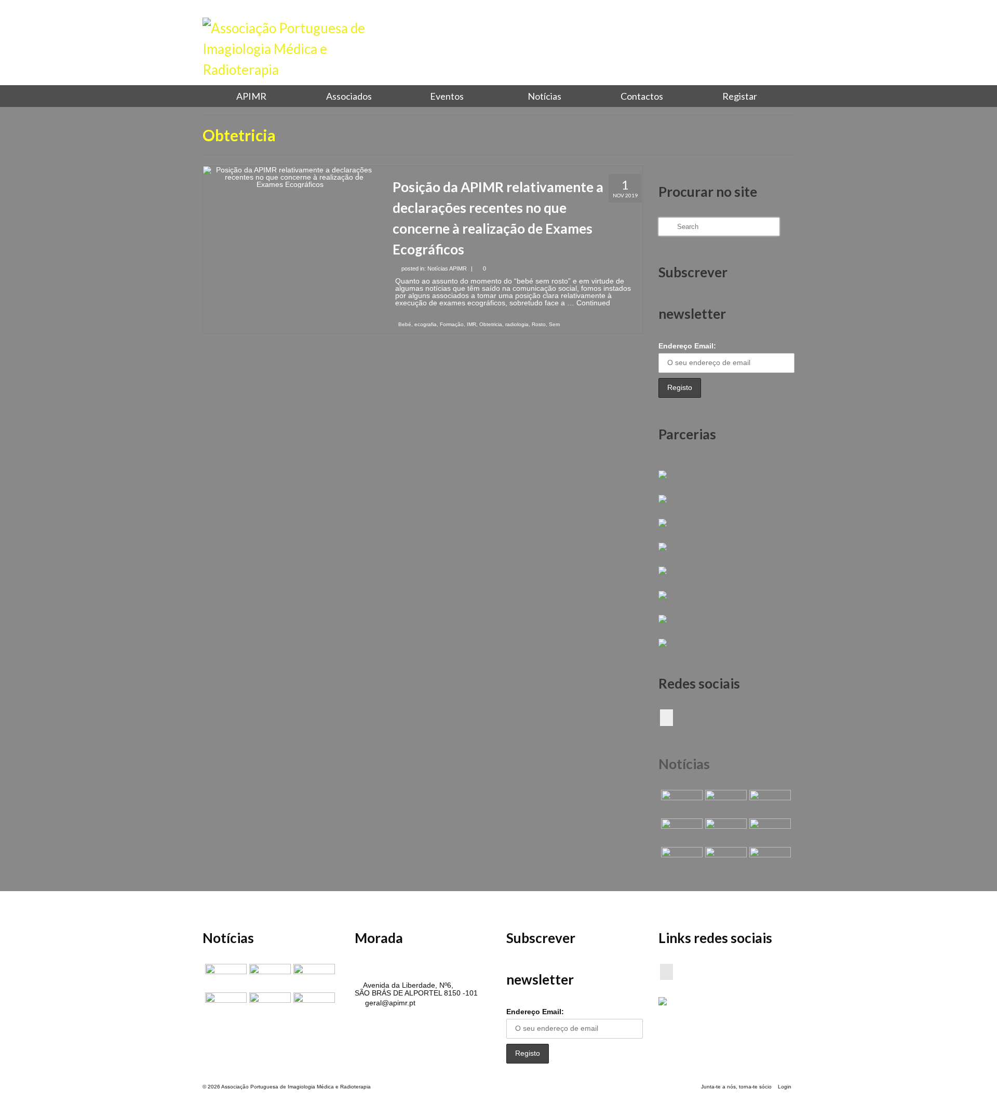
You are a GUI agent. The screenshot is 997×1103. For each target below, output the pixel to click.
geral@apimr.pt (389, 1003)
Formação (452, 324)
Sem (554, 324)
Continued (593, 303)
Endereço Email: (687, 346)
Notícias (684, 764)
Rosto (539, 324)
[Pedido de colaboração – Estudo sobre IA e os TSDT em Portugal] (680, 860)
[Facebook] (666, 717)
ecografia (425, 324)
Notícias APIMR (447, 268)
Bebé (404, 324)
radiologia (517, 324)
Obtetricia (490, 324)
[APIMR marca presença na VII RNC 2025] (769, 860)
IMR (471, 324)
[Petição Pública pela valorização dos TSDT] (680, 803)
